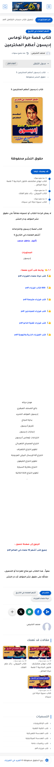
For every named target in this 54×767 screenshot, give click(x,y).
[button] (38, 611)
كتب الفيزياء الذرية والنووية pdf (30, 335)
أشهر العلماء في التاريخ (38, 31)
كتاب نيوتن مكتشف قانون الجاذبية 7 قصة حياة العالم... (27, 183)
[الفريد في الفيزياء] (27, 6)
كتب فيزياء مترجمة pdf (34, 300)
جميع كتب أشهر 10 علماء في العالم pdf (27, 550)
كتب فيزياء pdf (42, 749)
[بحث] (5, 6)
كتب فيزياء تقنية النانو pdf (32, 323)
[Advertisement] (27, 369)
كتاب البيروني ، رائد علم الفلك (33, 194)
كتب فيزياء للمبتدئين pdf (33, 311)
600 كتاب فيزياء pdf (35, 288)
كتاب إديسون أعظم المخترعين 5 (31, 73)
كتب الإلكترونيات (41, 723)
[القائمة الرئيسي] (49, 6)
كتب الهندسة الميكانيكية (37, 739)
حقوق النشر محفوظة (36, 77)
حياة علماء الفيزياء (41, 599)
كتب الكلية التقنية (41, 728)
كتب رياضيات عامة (40, 744)
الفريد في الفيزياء (13, 761)
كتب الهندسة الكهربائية (38, 733)
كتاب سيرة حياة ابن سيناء (34, 202)
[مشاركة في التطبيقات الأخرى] (12, 611)
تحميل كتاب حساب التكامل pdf (18, 20)
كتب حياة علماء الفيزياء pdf (32, 276)
